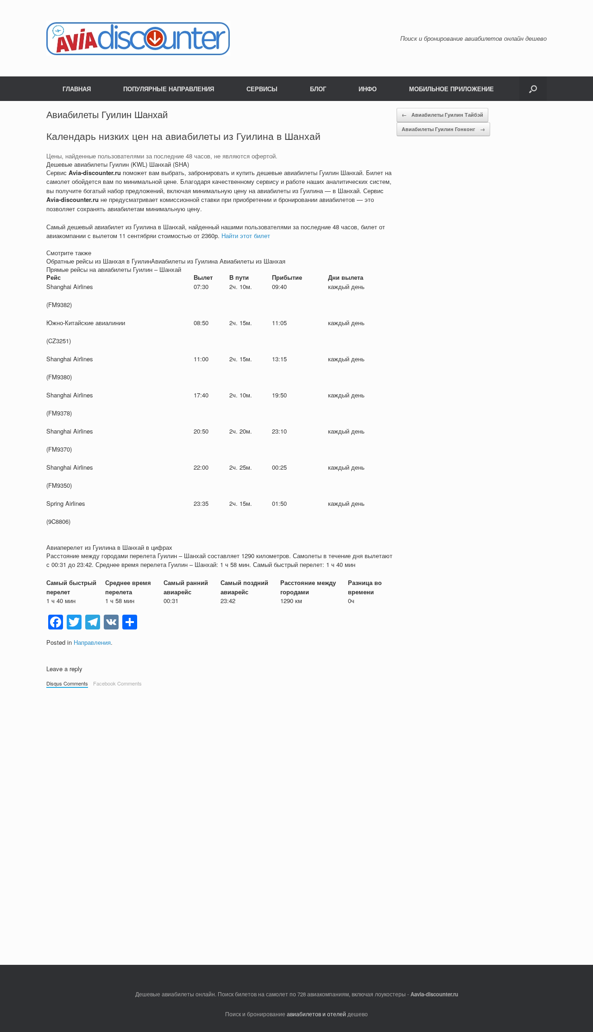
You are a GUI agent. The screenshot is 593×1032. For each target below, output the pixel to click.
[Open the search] (533, 88)
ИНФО (368, 88)
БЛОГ (318, 88)
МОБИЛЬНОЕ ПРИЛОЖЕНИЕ (451, 88)
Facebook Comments (117, 683)
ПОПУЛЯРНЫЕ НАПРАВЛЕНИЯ (168, 88)
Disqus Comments (67, 683)
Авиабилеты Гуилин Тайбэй (442, 114)
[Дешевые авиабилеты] (138, 38)
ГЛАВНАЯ (77, 88)
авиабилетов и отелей (316, 1014)
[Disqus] (296, 822)
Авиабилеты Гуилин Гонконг (443, 129)
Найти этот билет (245, 235)
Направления (92, 642)
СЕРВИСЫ (262, 88)
